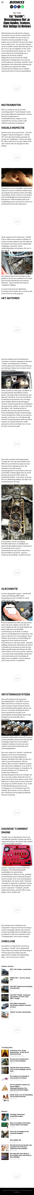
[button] (2, 2)
